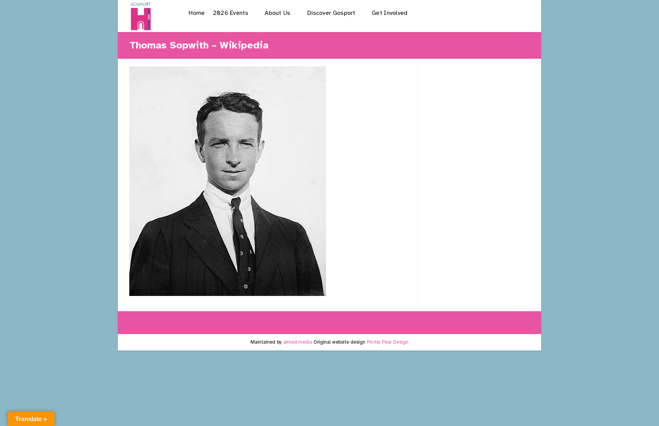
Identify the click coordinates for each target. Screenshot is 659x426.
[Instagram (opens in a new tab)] (484, 12)
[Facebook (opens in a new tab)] (464, 12)
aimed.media (297, 342)
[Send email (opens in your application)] (523, 12)
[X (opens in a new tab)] (445, 12)
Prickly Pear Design (387, 342)
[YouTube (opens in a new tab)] (503, 12)
